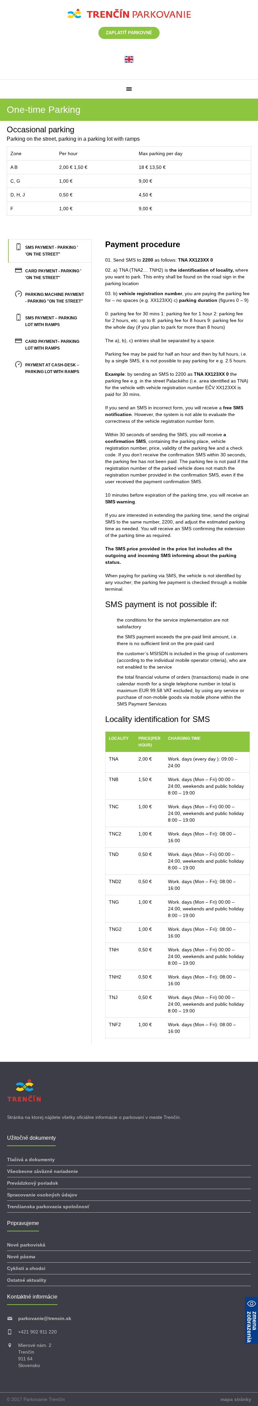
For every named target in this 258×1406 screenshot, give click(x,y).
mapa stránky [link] (235, 1399)
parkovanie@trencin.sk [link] (44, 1318)
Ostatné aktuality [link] (26, 1280)
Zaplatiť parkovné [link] (129, 32)
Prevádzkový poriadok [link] (32, 1183)
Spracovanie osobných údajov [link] (42, 1194)
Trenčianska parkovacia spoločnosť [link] (48, 1206)
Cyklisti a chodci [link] (26, 1268)
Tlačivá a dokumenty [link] (31, 1159)
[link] (129, 58)
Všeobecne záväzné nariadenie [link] (42, 1171)
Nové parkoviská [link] (26, 1245)
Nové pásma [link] (21, 1256)
